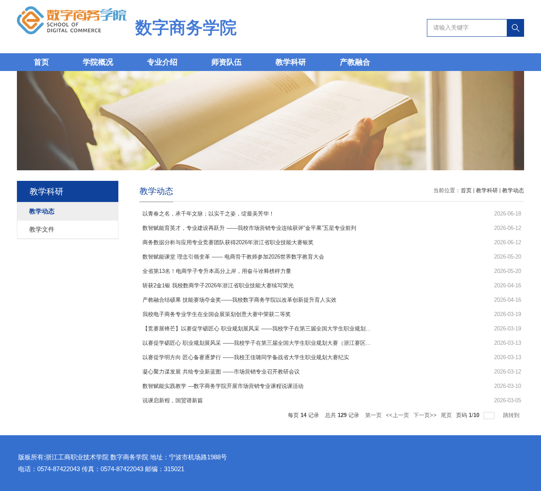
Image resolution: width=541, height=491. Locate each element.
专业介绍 (162, 62)
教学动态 (513, 190)
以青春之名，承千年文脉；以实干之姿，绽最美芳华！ (208, 213)
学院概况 (98, 62)
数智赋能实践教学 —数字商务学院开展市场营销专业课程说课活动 (222, 386)
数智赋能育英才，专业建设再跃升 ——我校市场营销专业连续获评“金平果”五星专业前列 (249, 228)
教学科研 (291, 62)
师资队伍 (226, 62)
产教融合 (355, 62)
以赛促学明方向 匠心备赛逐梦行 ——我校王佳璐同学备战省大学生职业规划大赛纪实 (245, 357)
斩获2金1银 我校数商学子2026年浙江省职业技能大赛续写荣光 (218, 285)
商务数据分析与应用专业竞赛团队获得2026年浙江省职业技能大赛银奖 (228, 242)
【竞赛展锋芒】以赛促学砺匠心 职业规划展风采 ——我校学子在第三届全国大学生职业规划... (256, 328)
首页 (41, 62)
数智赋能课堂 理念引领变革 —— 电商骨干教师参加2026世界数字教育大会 (233, 257)
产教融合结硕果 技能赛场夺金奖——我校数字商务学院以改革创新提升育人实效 (239, 300)
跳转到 (512, 415)
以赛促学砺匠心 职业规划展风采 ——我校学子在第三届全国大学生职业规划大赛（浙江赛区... (256, 343)
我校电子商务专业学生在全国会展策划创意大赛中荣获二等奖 (216, 314)
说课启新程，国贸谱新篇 (172, 400)
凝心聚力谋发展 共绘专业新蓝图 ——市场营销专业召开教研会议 (221, 371)
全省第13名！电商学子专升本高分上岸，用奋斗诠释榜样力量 (216, 271)
